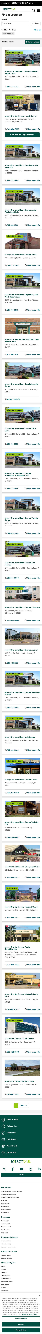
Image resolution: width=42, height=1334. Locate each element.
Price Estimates (5, 1206)
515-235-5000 (13, 578)
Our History (3, 1269)
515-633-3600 (13, 181)
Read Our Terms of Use (29, 1314)
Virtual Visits (4, 1200)
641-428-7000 (13, 878)
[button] (39, 9)
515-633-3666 (13, 750)
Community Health (5, 1275)
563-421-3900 (13, 1052)
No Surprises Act (5, 1212)
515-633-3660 (13, 533)
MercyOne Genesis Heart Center (19, 1039)
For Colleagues (4, 1290)
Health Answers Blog (6, 1244)
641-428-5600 (13, 965)
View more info (33, 87)
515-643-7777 (12, 663)
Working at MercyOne (6, 1258)
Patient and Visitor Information (8, 1194)
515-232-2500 (13, 265)
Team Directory (5, 1284)
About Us (3, 1266)
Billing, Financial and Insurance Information (11, 1191)
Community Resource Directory (8, 1247)
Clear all (37, 30)
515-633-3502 (12, 444)
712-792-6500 (13, 793)
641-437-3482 (13, 1094)
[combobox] (15, 23)
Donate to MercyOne (6, 1278)
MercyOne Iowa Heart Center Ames (20, 255)
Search (4, 19)
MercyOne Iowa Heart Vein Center (20, 737)
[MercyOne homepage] (9, 10)
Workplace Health (5, 1223)
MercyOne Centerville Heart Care (19, 1081)
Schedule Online (5, 1203)
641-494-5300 (13, 129)
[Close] (39, 1295)
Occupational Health (6, 1226)
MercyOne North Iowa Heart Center (20, 116)
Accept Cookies (21, 1330)
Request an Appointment (22, 135)
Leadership (4, 1272)
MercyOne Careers (5, 1255)
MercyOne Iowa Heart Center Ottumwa (22, 607)
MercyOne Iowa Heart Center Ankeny (21, 650)
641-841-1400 (12, 355)
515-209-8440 (13, 837)
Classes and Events (5, 1241)
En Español (3, 1287)
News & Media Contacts (6, 1281)
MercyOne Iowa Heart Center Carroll (21, 780)
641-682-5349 (13, 621)
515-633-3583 (12, 225)
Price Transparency (5, 1209)
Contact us (21, 1174)
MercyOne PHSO (5, 1229)
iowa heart (7, 34)
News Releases (5, 1220)
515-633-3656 (12, 489)
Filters (36, 23)
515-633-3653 (12, 310)
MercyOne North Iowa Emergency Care (22, 867)
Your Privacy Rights (21, 1318)
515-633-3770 (12, 87)
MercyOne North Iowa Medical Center (21, 907)
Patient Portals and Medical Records (10, 1197)
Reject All (21, 1324)
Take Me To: (5, 3)
